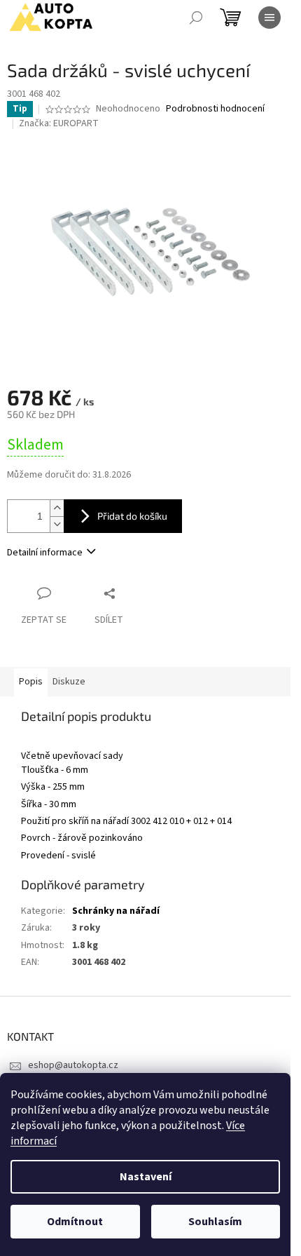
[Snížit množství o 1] (57, 524)
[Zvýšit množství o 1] (57, 508)
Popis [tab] (31, 682)
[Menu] (269, 18)
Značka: (59, 123)
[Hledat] (196, 18)
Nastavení (146, 1176)
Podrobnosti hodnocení (215, 109)
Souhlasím (215, 1221)
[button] (150, 742)
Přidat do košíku (132, 516)
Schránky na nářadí (116, 911)
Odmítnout (75, 1221)
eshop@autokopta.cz (73, 1065)
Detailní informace (45, 553)
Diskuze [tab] (68, 682)
